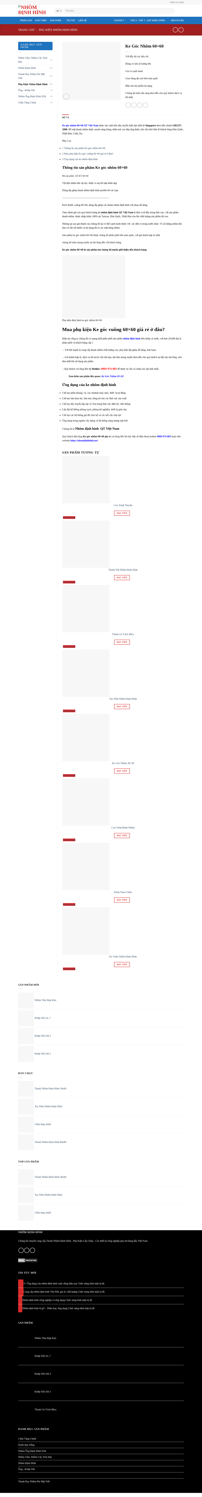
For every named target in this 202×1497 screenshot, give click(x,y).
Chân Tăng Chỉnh (27, 102)
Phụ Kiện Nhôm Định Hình (58, 29)
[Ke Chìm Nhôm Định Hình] (86, 930)
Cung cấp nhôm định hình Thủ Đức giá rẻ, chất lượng (50, 1291)
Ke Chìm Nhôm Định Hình (123, 956)
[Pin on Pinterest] (145, 105)
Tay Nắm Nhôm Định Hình (123, 698)
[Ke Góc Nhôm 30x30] (86, 737)
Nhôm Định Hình (27, 68)
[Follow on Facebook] (21, 1250)
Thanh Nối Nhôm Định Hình (123, 569)
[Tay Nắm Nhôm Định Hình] (86, 672)
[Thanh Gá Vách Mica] (86, 608)
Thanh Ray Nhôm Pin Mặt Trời (31, 76)
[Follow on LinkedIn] (32, 1250)
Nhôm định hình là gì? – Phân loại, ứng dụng (44, 1308)
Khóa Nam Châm (123, 892)
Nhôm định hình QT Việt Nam (64, 1495)
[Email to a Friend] (139, 105)
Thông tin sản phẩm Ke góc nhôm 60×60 (83, 148)
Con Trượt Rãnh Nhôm (123, 827)
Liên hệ (82, 20)
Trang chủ (26, 20)
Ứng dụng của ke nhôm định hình (80, 159)
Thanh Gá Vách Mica (123, 634)
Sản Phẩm (55, 20)
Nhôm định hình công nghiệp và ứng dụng (43, 1300)
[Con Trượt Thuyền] (86, 479)
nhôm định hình (131, 338)
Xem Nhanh (69, 517)
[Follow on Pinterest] (26, 1250)
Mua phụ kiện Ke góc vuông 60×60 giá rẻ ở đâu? (87, 153)
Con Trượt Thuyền (123, 505)
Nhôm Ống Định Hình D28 (32, 96)
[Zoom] (66, 96)
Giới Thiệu (41, 20)
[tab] (65, 117)
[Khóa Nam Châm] (86, 866)
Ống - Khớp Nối (26, 90)
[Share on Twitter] (134, 105)
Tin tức (71, 20)
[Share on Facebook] (128, 105)
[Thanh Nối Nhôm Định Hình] (86, 543)
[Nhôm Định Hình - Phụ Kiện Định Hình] (34, 11)
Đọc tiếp (122, 513)
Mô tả (65, 117)
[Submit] (171, 11)
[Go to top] (195, 1493)
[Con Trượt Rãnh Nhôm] (86, 801)
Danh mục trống (26, 1444)
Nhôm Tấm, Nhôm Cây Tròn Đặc (32, 60)
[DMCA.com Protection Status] (27, 1260)
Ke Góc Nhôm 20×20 (112, 376)
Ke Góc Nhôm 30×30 (123, 763)
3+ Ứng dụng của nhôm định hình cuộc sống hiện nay (50, 1283)
